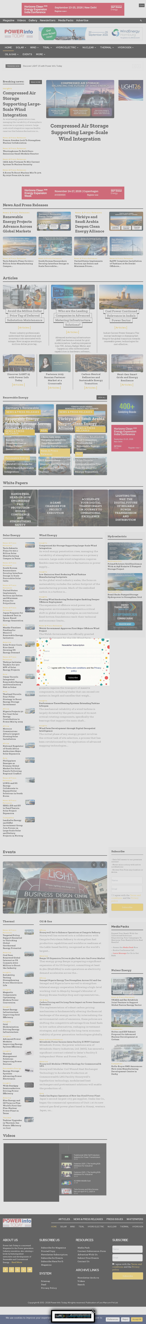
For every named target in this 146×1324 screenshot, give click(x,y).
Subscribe (73, 677)
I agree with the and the (75, 669)
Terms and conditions (76, 667)
